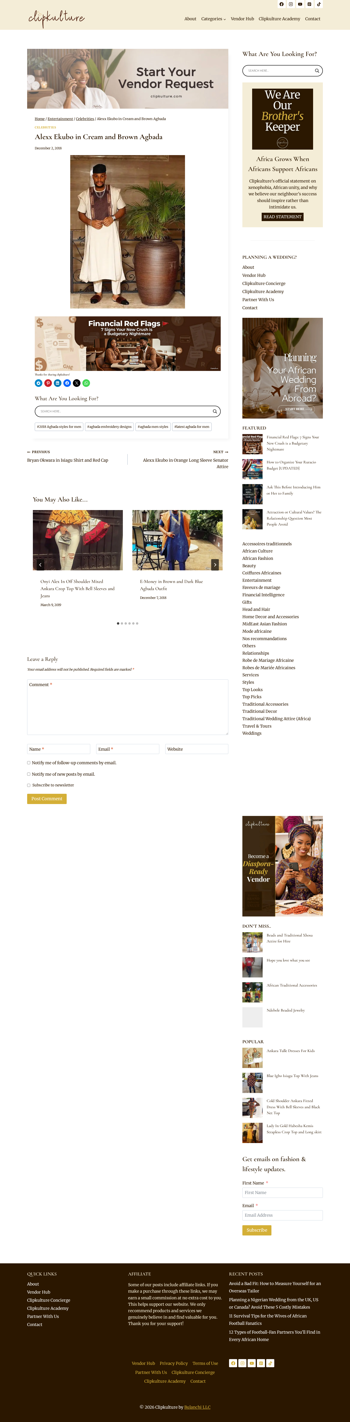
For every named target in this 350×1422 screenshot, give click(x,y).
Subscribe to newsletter (53, 785)
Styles (248, 682)
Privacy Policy (174, 1363)
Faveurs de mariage (261, 587)
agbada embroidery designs (109, 427)
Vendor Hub (242, 18)
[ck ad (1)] (127, 79)
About (190, 18)
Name (36, 749)
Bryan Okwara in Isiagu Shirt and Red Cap (67, 456)
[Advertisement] (282, 776)
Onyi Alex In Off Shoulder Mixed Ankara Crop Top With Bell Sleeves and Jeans (77, 589)
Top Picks (251, 696)
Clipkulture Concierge (263, 283)
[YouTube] (300, 4)
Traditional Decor (259, 711)
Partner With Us (258, 299)
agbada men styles (153, 427)
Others (248, 645)
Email (105, 749)
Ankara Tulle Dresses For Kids (291, 1050)
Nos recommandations (264, 638)
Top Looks (252, 689)
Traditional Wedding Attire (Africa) (276, 718)
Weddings (251, 733)
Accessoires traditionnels (267, 544)
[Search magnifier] (215, 411)
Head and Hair (256, 609)
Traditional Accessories (265, 704)
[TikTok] (319, 4)
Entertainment (257, 580)
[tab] (118, 623)
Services (250, 675)
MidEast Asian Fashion (264, 624)
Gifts (247, 602)
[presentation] (78, 540)
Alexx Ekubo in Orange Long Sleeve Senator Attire (185, 459)
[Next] (215, 565)
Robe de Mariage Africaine (268, 660)
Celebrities (45, 127)
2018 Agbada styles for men (59, 427)
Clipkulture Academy (279, 18)
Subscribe (257, 1230)
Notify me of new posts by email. (63, 774)
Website (175, 749)
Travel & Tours (256, 726)
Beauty (249, 565)
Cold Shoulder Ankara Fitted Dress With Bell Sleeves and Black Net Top (293, 1106)
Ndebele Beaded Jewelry (286, 1010)
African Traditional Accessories (292, 985)
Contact (312, 18)
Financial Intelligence (263, 594)
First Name (253, 1183)
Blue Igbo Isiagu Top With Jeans (292, 1075)
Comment (40, 684)
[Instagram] (291, 4)
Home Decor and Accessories (270, 616)
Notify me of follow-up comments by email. (74, 762)
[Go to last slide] (40, 565)
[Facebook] (282, 4)
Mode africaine (257, 631)
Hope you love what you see (288, 960)
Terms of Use (205, 1363)
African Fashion (257, 558)
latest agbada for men (191, 427)
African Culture (257, 551)
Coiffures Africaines (261, 573)
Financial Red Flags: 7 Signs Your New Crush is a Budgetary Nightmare (293, 443)
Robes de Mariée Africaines (268, 667)
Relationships (255, 653)
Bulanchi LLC (197, 1407)
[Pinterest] (309, 4)
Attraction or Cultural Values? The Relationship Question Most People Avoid (294, 518)
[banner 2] (128, 343)
